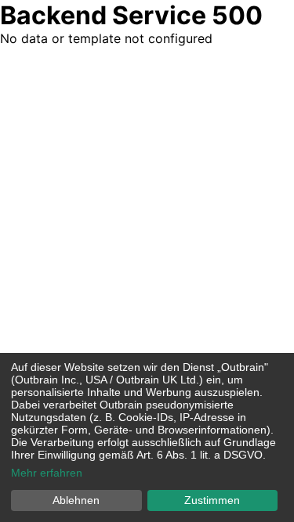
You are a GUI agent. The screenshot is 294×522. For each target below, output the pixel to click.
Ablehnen (76, 500)
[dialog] (147, 437)
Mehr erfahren (46, 472)
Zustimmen (212, 500)
